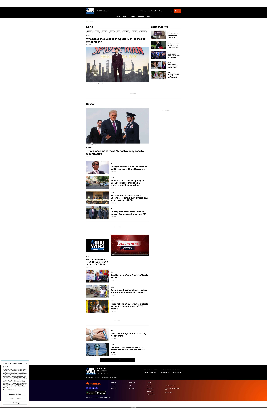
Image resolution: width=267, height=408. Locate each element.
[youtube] (104, 373)
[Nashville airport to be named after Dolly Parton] (158, 35)
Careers (149, 385)
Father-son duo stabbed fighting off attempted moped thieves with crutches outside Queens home (128, 182)
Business (134, 31)
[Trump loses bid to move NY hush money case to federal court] (117, 126)
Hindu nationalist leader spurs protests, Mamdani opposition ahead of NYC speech (130, 306)
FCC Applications (165, 372)
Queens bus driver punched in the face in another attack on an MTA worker (129, 291)
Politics (89, 31)
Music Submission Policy (170, 385)
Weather (125, 16)
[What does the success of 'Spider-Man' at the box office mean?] (117, 64)
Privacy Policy (150, 388)
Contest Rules (176, 370)
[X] (101, 373)
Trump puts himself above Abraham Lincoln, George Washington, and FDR (128, 212)
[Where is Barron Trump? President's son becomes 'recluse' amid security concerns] (158, 55)
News (117, 16)
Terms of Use (150, 391)
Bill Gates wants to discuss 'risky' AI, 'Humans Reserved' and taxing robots (173, 46)
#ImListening (132, 388)
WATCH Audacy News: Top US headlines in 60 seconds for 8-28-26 (97, 262)
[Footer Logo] (97, 383)
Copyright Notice (151, 394)
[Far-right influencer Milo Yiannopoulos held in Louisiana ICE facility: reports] (97, 167)
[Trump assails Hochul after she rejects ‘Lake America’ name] (158, 65)
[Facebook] (98, 373)
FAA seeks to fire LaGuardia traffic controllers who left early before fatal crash (128, 349)
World (118, 31)
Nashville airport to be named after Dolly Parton (173, 35)
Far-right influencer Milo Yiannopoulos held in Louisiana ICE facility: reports (129, 167)
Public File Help (168, 392)
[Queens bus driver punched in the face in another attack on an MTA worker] (97, 291)
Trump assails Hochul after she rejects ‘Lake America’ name (173, 66)
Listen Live (113, 385)
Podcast (140, 16)
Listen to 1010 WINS (148, 370)
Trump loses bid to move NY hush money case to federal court (115, 152)
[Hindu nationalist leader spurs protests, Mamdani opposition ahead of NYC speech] (97, 306)
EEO (155, 372)
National (104, 31)
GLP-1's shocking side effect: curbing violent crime (128, 334)
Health (97, 31)
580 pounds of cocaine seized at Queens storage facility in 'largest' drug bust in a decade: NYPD (129, 197)
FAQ (130, 385)
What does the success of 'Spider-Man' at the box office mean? (116, 40)
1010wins (88, 21)
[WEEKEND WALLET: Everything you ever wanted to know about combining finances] (158, 75)
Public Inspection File (166, 370)
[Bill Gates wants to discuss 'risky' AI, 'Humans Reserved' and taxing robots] (158, 45)
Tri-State (126, 31)
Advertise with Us (152, 10)
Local (111, 31)
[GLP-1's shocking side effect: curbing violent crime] (97, 334)
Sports (133, 16)
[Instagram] (107, 373)
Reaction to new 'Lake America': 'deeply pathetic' (129, 276)
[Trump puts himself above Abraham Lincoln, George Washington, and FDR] (97, 212)
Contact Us (157, 370)
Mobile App (113, 388)
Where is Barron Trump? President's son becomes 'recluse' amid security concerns (174, 57)
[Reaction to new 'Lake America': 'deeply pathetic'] (97, 276)
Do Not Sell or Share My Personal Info (172, 389)
